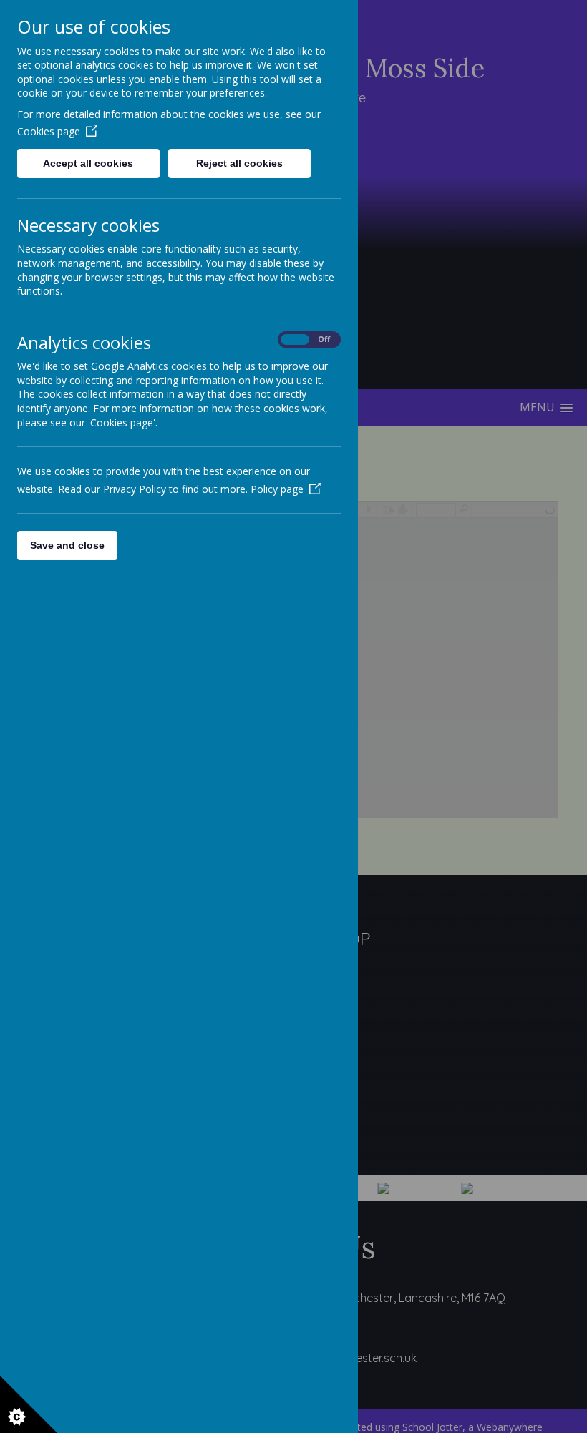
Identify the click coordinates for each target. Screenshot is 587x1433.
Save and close (67, 545)
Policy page (277, 489)
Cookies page (48, 131)
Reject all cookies (239, 163)
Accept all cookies (88, 163)
